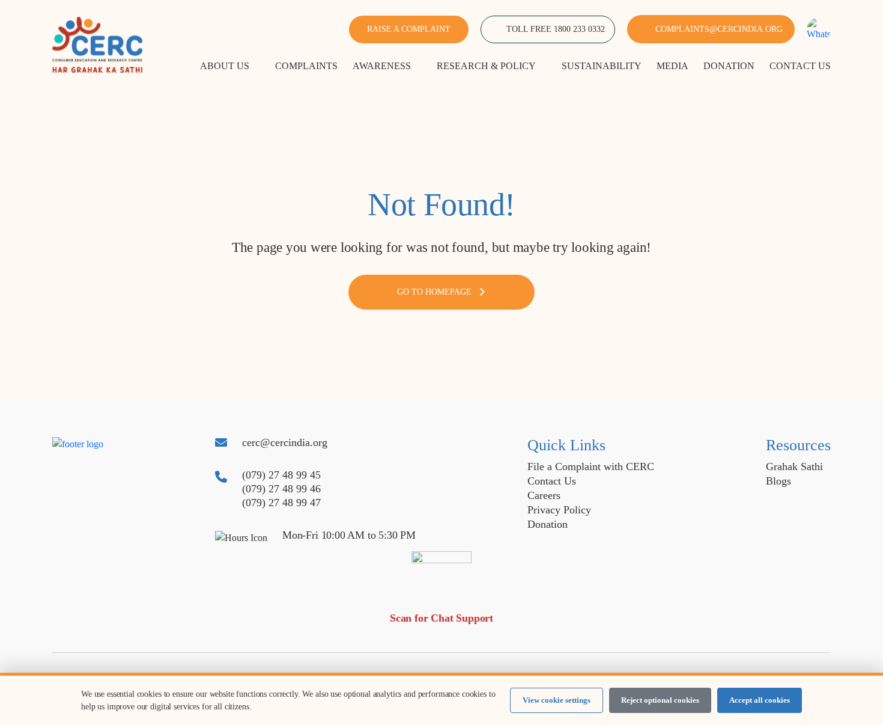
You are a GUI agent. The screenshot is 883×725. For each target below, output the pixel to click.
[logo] (97, 43)
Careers (543, 495)
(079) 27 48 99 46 (281, 489)
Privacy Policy (559, 510)
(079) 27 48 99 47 (281, 503)
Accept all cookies (759, 700)
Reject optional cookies (660, 700)
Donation (547, 524)
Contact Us (551, 481)
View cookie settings (556, 700)
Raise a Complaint (409, 29)
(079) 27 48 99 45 (281, 475)
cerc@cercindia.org (284, 442)
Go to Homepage (434, 291)
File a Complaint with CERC (590, 466)
